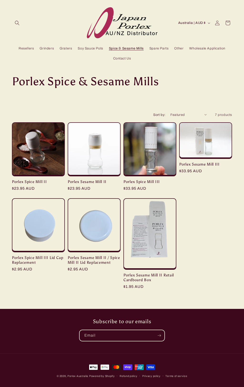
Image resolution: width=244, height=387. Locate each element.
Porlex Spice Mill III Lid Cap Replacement (37, 259)
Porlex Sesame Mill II (87, 181)
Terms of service (176, 376)
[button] (17, 23)
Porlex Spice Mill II (29, 181)
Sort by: (159, 115)
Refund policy (128, 376)
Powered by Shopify (102, 376)
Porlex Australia (77, 376)
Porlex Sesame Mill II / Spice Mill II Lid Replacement (94, 259)
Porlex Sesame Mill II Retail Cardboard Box (148, 277)
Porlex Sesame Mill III (199, 164)
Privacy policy (151, 376)
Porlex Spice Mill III (141, 181)
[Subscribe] (159, 335)
